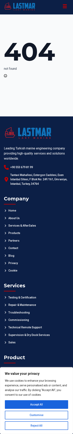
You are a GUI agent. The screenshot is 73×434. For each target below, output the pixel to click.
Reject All (36, 425)
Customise (36, 415)
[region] (36, 400)
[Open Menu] (65, 6)
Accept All (36, 404)
